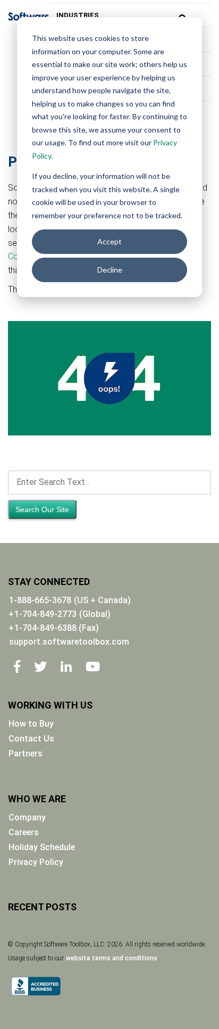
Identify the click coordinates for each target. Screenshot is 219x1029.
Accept (109, 241)
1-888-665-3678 (40, 600)
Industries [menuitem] (77, 15)
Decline (109, 269)
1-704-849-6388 (56, 628)
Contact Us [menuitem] (31, 739)
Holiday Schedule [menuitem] (42, 847)
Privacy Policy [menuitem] (36, 862)
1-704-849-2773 (45, 614)
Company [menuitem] (27, 817)
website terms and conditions (111, 958)
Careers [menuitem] (24, 832)
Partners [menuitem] (26, 753)
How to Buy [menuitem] (31, 724)
